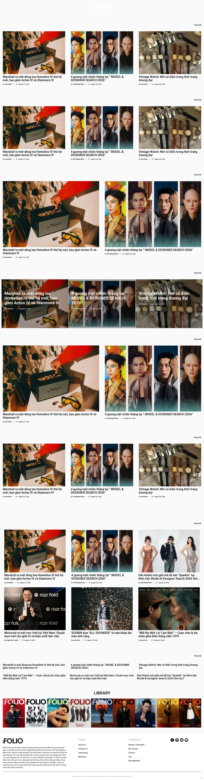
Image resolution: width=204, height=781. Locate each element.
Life (130, 757)
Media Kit (82, 757)
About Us (82, 745)
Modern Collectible (136, 745)
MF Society (133, 749)
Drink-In (132, 753)
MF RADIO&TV (134, 761)
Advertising (83, 753)
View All (197, 25)
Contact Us (82, 749)
